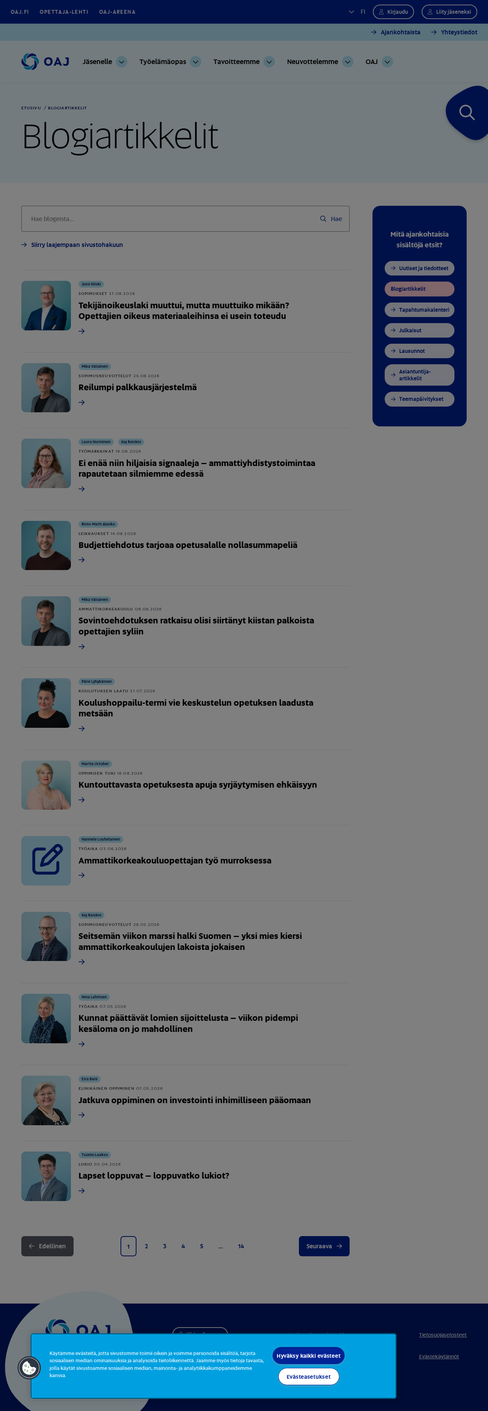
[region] (213, 1366)
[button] (29, 1368)
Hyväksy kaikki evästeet (309, 1355)
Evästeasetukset (309, 1376)
